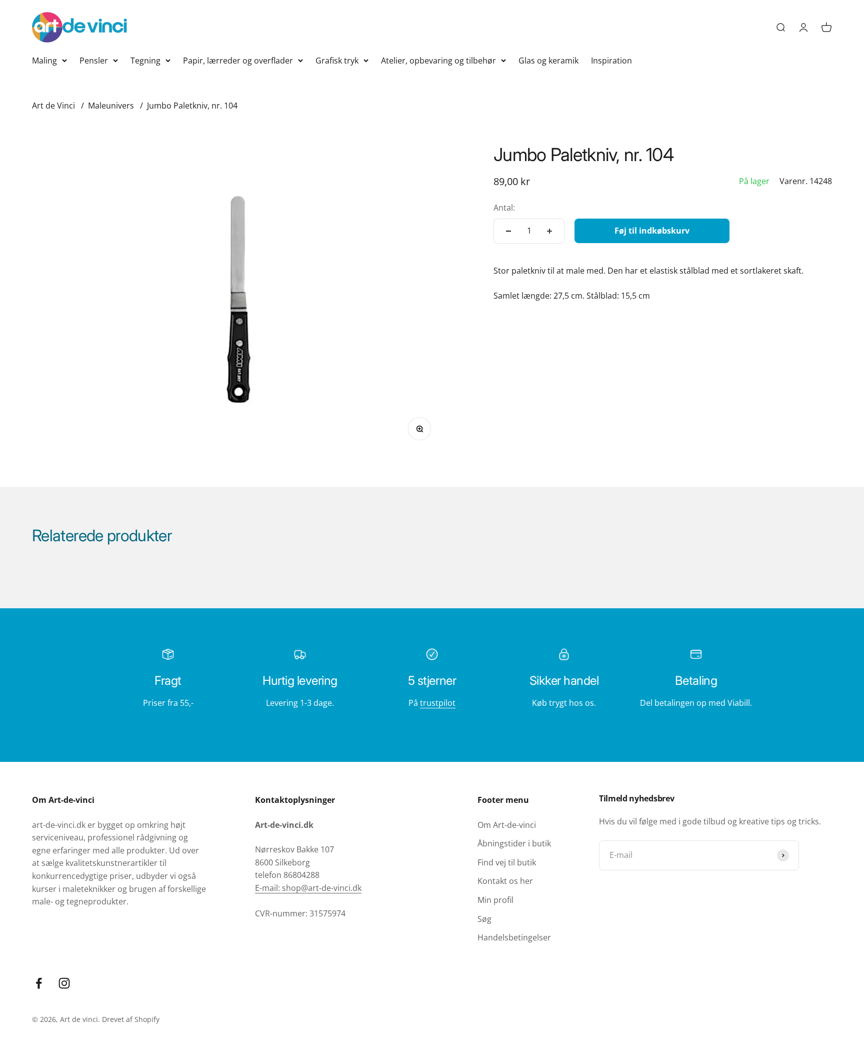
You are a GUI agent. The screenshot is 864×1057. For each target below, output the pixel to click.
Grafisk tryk (337, 60)
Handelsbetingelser (514, 937)
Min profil (496, 899)
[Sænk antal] (508, 231)
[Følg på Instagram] (64, 983)
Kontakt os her (505, 880)
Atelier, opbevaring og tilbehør (438, 60)
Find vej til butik (507, 862)
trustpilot (438, 702)
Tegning (145, 60)
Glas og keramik (548, 60)
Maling (44, 60)
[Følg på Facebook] (39, 983)
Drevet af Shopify (131, 1019)
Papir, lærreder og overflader (238, 60)
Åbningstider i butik (514, 843)
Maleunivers (111, 105)
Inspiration (611, 60)
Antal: (504, 207)
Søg (485, 918)
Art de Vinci (53, 105)
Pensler (94, 60)
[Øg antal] (549, 231)
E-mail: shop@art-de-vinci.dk (308, 887)
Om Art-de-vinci (507, 824)
